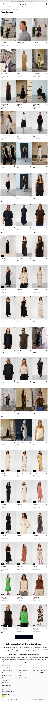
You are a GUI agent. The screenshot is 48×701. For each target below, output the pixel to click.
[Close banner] (46, 1)
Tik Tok (42, 672)
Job (20, 675)
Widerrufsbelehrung (6, 682)
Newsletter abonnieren (24, 667)
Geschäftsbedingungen (15, 699)
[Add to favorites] (15, 20)
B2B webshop (35, 670)
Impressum (4, 680)
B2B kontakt (34, 667)
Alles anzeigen (8, 9)
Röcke (9, 650)
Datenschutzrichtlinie (6, 675)
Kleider (46, 649)
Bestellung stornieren (6, 685)
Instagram (42, 667)
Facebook (42, 670)
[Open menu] (1, 4)
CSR (20, 672)
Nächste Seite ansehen (24, 637)
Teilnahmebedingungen (7, 670)
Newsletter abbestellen (24, 677)
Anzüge (6, 650)
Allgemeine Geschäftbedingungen (9, 667)
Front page (3, 9)
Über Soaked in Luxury (24, 670)
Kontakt (3, 672)
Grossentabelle (5, 677)
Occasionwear (15, 9)
